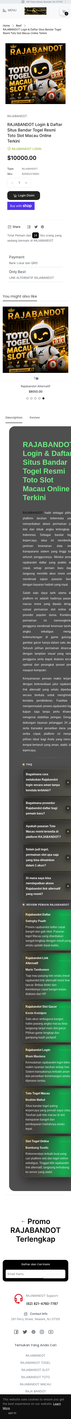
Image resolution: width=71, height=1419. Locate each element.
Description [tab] (13, 417)
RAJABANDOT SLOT (35, 1370)
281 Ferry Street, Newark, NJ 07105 (44, 1)
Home (6, 25)
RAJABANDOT (33, 512)
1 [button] (27, 398)
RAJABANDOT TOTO (35, 1377)
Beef (18, 25)
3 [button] (35, 398)
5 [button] (43, 398)
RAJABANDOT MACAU (35, 1384)
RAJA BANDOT (35, 1391)
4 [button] (39, 398)
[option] (35, 355)
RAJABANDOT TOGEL (35, 1362)
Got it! (12, 1413)
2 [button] (31, 398)
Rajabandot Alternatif (35, 386)
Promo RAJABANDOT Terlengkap (35, 1230)
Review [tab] (35, 417)
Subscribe (54, 1274)
